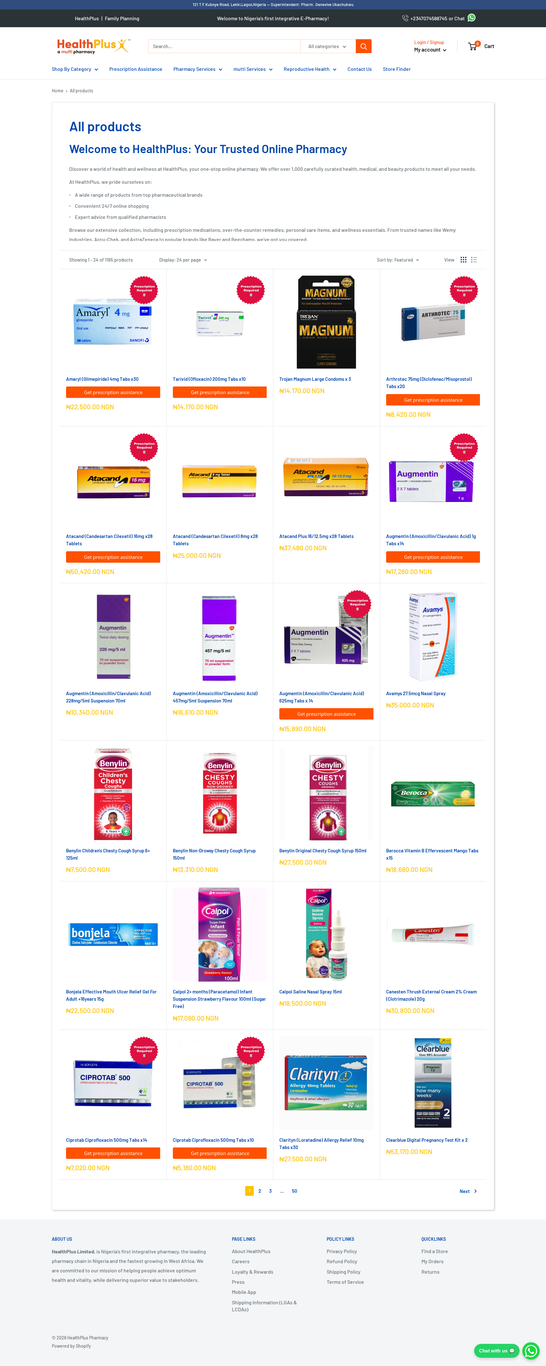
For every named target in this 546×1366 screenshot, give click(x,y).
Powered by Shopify (71, 1346)
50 (294, 1191)
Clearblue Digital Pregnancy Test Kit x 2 (427, 1140)
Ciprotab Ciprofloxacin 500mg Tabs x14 (106, 1140)
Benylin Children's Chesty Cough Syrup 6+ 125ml (108, 854)
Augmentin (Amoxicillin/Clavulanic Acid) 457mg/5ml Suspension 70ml (215, 696)
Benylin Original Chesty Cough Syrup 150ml (323, 850)
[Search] (364, 46)
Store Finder (397, 69)
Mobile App (244, 1292)
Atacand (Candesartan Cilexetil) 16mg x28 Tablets (109, 539)
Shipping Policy (344, 1272)
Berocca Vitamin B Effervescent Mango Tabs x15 (432, 854)
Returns (431, 1272)
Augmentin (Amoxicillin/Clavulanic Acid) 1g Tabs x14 (431, 539)
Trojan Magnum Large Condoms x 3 (315, 379)
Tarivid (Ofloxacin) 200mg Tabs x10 (209, 379)
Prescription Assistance (135, 69)
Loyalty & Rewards (252, 1272)
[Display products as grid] (463, 260)
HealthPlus (87, 18)
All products (81, 90)
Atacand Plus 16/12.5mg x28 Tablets (316, 536)
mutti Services (250, 69)
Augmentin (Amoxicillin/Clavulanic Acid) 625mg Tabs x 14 (321, 696)
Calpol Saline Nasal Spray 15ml (310, 991)
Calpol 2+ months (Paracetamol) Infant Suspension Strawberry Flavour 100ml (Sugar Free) (219, 999)
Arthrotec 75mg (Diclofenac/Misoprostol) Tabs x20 (429, 382)
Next (465, 1191)
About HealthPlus (251, 1251)
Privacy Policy (342, 1251)
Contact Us (360, 69)
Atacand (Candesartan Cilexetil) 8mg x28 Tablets (215, 539)
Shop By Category (71, 69)
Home (58, 90)
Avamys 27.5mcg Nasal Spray (416, 693)
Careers (241, 1261)
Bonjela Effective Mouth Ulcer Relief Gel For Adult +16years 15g (111, 995)
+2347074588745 (428, 18)
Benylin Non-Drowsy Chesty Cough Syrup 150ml (214, 854)
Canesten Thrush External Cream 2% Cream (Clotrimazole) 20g (431, 995)
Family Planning (122, 18)
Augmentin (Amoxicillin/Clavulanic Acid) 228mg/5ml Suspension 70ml (108, 696)
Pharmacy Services (194, 69)
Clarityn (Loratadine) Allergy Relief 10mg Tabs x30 (321, 1143)
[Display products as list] (474, 260)
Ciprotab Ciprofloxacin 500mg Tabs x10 (213, 1140)
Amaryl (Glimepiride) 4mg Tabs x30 (102, 379)
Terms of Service (345, 1282)
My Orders (433, 1261)
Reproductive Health (307, 69)
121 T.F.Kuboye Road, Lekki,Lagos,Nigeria (230, 4)
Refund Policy (342, 1261)
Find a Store (435, 1251)
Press (238, 1282)
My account (427, 49)
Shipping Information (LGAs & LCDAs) (264, 1305)
